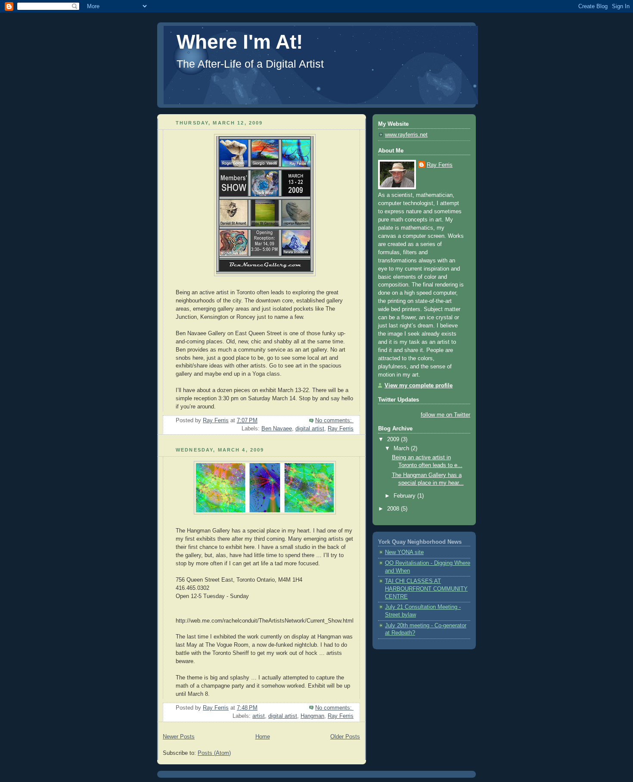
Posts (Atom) (214, 753)
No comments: (334, 420)
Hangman (312, 716)
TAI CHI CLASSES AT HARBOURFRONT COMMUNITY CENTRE (426, 588)
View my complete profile (419, 386)
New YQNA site (404, 552)
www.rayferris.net (406, 135)
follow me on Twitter (445, 415)
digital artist (309, 429)
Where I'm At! (240, 42)
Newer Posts (179, 737)
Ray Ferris (341, 429)
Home (262, 737)
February (405, 496)
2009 (394, 439)
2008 (394, 509)
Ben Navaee (276, 429)
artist (258, 716)
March (402, 449)
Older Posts (345, 737)
